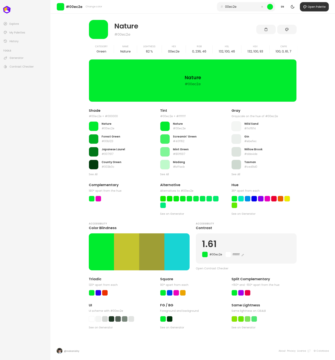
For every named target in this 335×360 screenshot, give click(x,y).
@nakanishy (71, 351)
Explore (14, 24)
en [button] (282, 6)
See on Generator (172, 214)
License (301, 351)
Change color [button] (93, 6)
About (282, 351)
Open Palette (317, 7)
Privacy (291, 351)
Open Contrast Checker (212, 268)
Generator (16, 58)
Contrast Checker (21, 67)
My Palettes (17, 32)
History (14, 41)
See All (93, 174)
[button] (262, 7)
